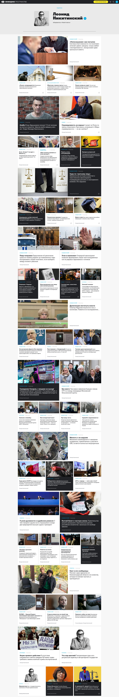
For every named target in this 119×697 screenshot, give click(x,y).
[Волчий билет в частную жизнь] (80, 512)
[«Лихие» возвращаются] (31, 80)
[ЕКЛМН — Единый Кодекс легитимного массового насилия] (31, 610)
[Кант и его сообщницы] (59, 579)
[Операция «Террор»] (28, 284)
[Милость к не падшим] (59, 446)
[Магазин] (110, 2)
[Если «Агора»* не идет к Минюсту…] (28, 151)
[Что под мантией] (80, 646)
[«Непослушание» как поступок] (59, 50)
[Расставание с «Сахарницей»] (59, 344)
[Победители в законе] (59, 476)
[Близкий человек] (91, 284)
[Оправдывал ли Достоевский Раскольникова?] (31, 211)
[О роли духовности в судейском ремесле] (38, 512)
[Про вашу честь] (70, 416)
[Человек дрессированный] (87, 344)
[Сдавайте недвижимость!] (91, 416)
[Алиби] (38, 115)
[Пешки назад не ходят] (87, 80)
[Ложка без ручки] (59, 681)
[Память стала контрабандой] (70, 151)
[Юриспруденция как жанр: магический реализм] (49, 284)
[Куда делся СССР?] (31, 476)
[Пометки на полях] (49, 549)
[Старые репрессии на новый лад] (59, 610)
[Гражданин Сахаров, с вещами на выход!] (38, 380)
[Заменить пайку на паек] (87, 610)
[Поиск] (113, 2)
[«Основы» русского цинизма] (28, 549)
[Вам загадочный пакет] (49, 416)
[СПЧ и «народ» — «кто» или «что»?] (87, 476)
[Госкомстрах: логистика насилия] (70, 284)
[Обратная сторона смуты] (59, 80)
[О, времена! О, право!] (87, 681)
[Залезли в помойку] (28, 416)
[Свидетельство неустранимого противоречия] (70, 549)
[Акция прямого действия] (38, 646)
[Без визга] (80, 380)
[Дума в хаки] (87, 211)
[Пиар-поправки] (38, 247)
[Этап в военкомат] (80, 247)
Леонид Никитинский (74, 61)
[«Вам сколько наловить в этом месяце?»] (49, 151)
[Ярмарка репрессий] (91, 151)
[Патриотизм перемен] (59, 211)
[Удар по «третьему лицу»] (59, 182)
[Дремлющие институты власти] (59, 314)
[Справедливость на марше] (80, 115)
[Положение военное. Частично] (91, 549)
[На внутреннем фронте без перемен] (31, 344)
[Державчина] (31, 681)
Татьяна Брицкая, (79, 623)
